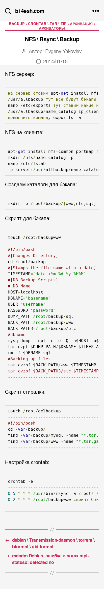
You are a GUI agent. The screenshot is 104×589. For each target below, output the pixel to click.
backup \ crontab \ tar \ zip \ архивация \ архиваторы (52, 26)
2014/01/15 (55, 61)
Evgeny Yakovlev (63, 51)
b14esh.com (29, 10)
